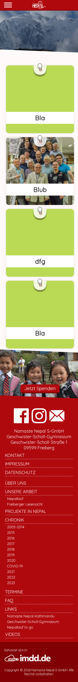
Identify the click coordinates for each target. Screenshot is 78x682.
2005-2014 (15, 527)
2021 (11, 571)
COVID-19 (15, 566)
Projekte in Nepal (25, 511)
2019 (11, 555)
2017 (10, 543)
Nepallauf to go (20, 627)
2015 (11, 532)
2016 (11, 538)
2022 (11, 577)
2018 (11, 549)
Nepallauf (15, 498)
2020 (11, 560)
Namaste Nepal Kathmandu (30, 616)
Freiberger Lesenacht (25, 504)
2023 (11, 583)
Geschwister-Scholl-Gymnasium (33, 621)
